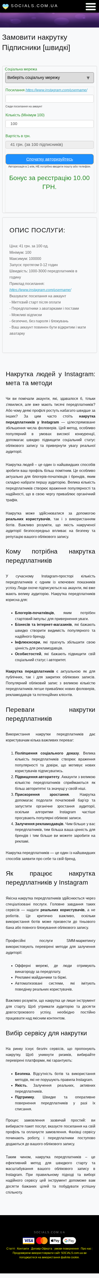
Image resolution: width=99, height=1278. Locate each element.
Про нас (86, 1248)
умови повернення (66, 1248)
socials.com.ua (49, 1232)
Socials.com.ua (33, 5)
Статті (10, 1248)
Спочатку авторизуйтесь (49, 159)
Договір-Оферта (41, 1248)
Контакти (23, 1248)
